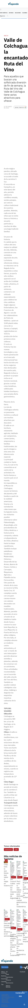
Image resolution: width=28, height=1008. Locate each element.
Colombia (24, 12)
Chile (16, 849)
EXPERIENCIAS (8, 919)
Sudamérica (8, 849)
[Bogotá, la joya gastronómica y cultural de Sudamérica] (25, 871)
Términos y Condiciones (4, 1005)
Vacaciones (18, 12)
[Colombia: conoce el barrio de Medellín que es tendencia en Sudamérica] (19, 920)
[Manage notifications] (24, 1004)
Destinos (11, 12)
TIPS (6, 860)
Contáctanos (20, 993)
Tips (2, 984)
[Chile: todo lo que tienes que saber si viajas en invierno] (6, 862)
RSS (20, 996)
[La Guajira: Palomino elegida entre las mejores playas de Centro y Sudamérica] (12, 920)
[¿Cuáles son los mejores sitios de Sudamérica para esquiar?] (25, 916)
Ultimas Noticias (8, 986)
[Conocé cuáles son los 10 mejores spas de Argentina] (12, 870)
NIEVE (25, 920)
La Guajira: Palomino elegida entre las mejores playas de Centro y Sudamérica (14, 943)
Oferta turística (3, 972)
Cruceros (8, 980)
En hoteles (14, 877)
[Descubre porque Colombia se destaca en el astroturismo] (6, 915)
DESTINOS (20, 877)
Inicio (6, 36)
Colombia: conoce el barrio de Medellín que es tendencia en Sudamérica (21, 944)
